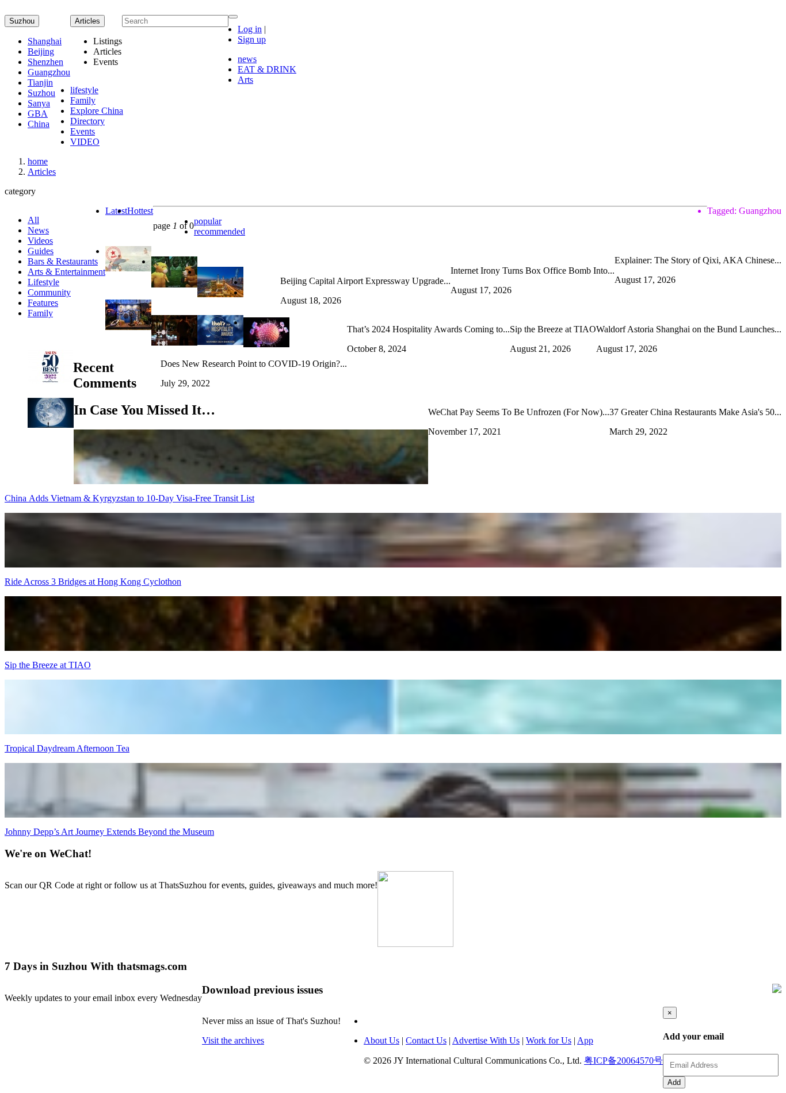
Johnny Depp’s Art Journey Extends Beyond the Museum (109, 832)
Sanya (39, 103)
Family (83, 100)
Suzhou (22, 21)
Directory (87, 121)
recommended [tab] (219, 231)
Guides (41, 251)
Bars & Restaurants (63, 261)
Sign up (252, 39)
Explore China (96, 111)
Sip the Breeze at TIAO (48, 665)
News (38, 230)
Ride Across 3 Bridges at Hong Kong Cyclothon (93, 581)
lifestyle (84, 90)
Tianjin (40, 82)
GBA (38, 113)
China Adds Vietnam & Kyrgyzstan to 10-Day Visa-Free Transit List (129, 498)
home (38, 161)
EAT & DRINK (267, 69)
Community (49, 292)
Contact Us (426, 1040)
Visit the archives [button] (233, 1040)
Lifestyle (43, 282)
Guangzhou (49, 72)
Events (82, 131)
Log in (250, 29)
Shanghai (45, 41)
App (585, 1040)
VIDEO (85, 142)
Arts (245, 80)
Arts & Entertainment (66, 272)
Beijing (41, 51)
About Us (381, 1040)
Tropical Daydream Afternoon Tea (67, 748)
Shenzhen (45, 62)
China (38, 124)
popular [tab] (208, 221)
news (247, 59)
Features (43, 303)
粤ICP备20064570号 (623, 1060)
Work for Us (548, 1040)
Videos (40, 241)
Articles (42, 172)
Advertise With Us (486, 1040)
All (33, 220)
